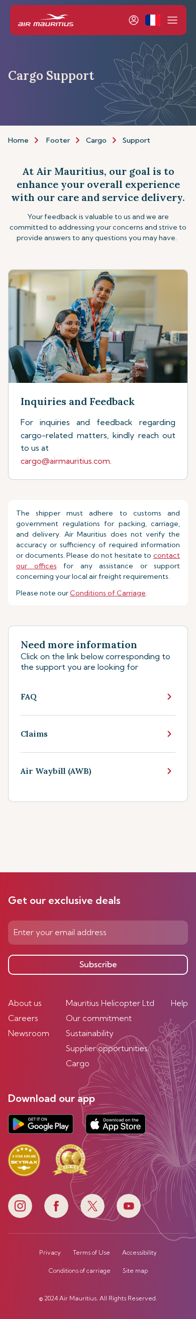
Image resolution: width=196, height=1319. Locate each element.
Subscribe (98, 964)
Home (18, 140)
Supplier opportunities (107, 1048)
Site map (135, 1271)
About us (25, 1003)
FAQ (29, 696)
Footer (58, 140)
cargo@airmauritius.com (65, 461)
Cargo (96, 140)
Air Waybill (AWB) (56, 771)
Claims (34, 734)
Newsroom (28, 1033)
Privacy (50, 1253)
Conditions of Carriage (108, 592)
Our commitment (99, 1018)
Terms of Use (91, 1253)
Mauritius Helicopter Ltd (110, 1003)
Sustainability (90, 1033)
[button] (152, 20)
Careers (23, 1018)
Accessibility (139, 1253)
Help (179, 1003)
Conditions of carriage (80, 1271)
